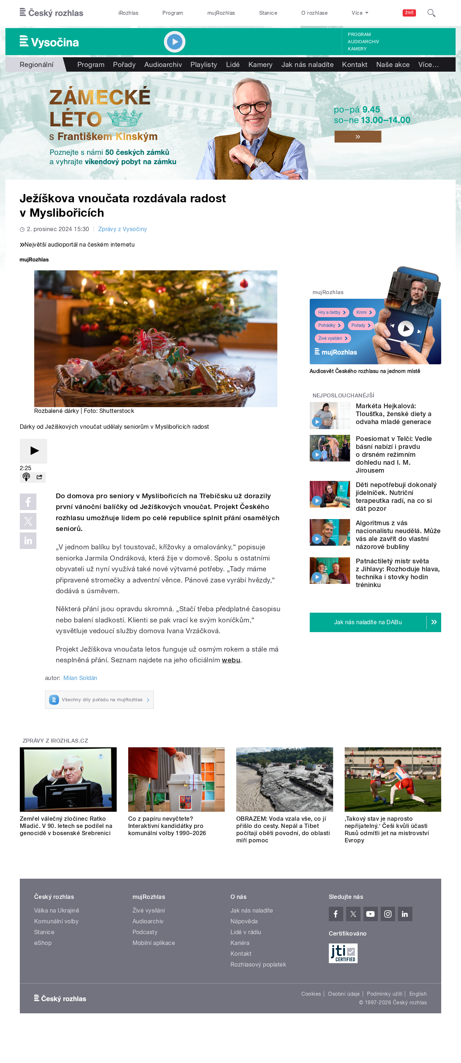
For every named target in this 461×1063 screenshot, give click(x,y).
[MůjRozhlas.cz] (34, 260)
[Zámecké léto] (230, 126)
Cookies (311, 994)
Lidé (233, 64)
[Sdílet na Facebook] (28, 502)
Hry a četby (329, 312)
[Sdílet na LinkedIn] (28, 540)
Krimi (362, 312)
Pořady (124, 64)
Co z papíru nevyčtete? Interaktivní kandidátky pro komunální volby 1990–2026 (167, 826)
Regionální (37, 64)
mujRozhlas (221, 13)
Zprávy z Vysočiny (122, 229)
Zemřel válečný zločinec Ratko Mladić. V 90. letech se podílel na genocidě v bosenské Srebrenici (66, 826)
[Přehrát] (33, 451)
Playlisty (204, 64)
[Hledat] (431, 13)
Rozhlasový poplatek (258, 964)
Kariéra (239, 943)
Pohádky (326, 325)
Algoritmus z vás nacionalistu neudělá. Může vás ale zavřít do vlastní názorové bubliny (398, 534)
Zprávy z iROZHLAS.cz (55, 741)
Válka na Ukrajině (56, 910)
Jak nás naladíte (308, 64)
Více (429, 64)
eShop (43, 943)
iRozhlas (128, 13)
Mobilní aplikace (154, 943)
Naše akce (393, 64)
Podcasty (145, 932)
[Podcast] (26, 477)
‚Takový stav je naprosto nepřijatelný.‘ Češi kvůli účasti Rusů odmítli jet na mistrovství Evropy (387, 829)
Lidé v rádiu (245, 932)
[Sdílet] (39, 477)
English (418, 994)
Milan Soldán (80, 678)
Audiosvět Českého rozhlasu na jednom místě (365, 371)
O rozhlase (314, 13)
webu (231, 660)
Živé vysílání (330, 338)
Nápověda (244, 921)
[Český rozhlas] (51, 13)
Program (172, 13)
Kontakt (354, 64)
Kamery (357, 48)
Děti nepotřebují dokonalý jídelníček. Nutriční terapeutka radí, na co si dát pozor (396, 496)
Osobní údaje (344, 994)
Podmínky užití (384, 994)
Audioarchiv (363, 41)
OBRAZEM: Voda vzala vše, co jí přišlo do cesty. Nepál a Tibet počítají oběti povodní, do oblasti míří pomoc (283, 829)
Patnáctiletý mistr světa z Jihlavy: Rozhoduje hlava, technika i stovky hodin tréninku (398, 573)
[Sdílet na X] (28, 521)
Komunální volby (56, 921)
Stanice (268, 13)
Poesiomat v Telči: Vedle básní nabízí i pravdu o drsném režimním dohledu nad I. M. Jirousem (394, 454)
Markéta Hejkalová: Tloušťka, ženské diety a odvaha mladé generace (394, 413)
